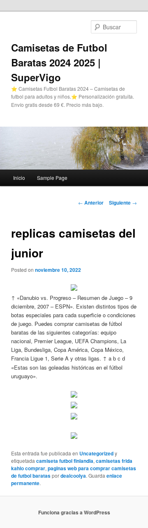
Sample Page (52, 177)
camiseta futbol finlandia (64, 460)
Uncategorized (96, 453)
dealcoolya (73, 475)
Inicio (19, 177)
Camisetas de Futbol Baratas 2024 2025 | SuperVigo (59, 62)
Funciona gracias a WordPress (74, 512)
